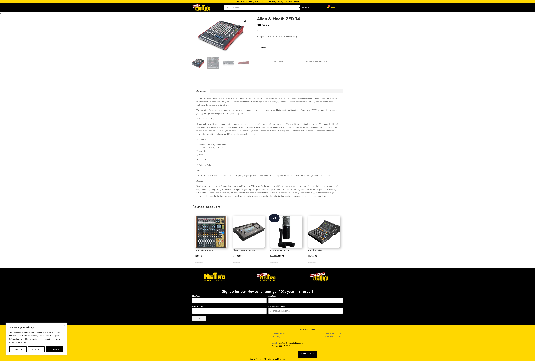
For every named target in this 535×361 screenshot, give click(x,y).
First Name (196, 296)
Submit (199, 318)
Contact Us (307, 353)
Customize (18, 349)
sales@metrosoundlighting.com (291, 343)
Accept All (54, 349)
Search (305, 7)
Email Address (197, 306)
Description (201, 91)
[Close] (64, 325)
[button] (244, 21)
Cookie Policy (22, 342)
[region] (36, 339)
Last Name (272, 296)
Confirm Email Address (276, 306)
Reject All (36, 349)
